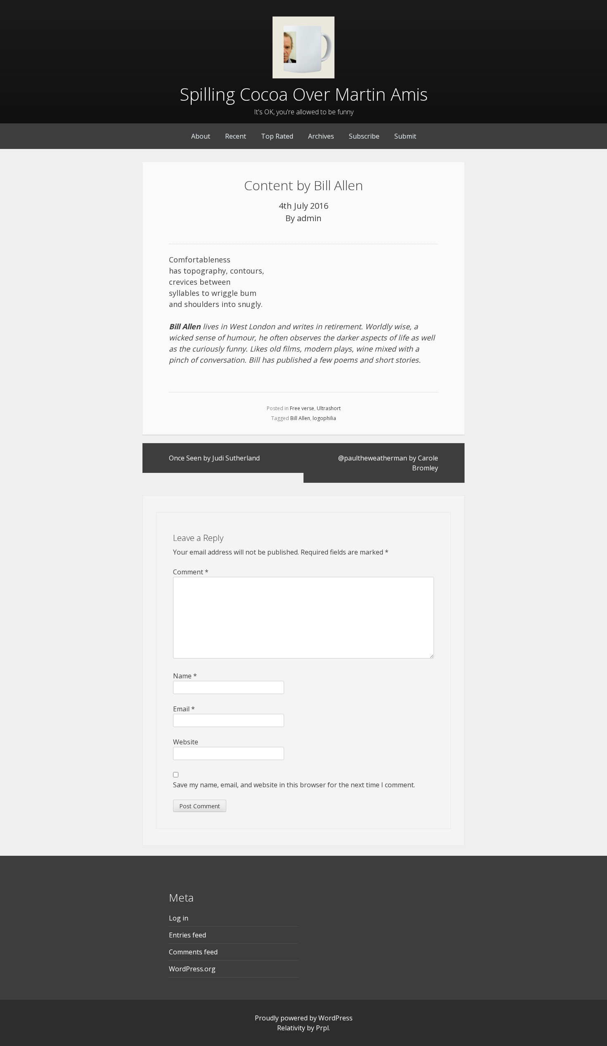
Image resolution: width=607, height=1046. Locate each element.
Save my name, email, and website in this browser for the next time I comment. (294, 784)
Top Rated (277, 136)
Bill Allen (300, 418)
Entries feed (187, 935)
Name (185, 675)
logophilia (324, 418)
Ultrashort (329, 408)
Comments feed (193, 951)
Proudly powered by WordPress (304, 1017)
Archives (321, 136)
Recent (235, 136)
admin (309, 218)
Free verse (302, 408)
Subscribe (364, 136)
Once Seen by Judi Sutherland (214, 458)
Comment (191, 571)
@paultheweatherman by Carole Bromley (388, 462)
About (200, 136)
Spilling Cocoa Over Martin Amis (304, 94)
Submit (405, 136)
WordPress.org (192, 968)
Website (185, 741)
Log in (178, 918)
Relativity (291, 1027)
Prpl (322, 1027)
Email (184, 708)
